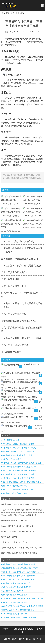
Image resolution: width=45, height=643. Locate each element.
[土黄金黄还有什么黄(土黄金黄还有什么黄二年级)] (11, 223)
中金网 (19, 639)
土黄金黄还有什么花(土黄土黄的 (12, 204)
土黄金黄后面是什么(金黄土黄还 (34, 204)
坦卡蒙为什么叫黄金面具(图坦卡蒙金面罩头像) (19, 379)
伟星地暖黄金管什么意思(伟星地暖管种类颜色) (20, 568)
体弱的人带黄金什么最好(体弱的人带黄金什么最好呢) (22, 606)
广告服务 (29, 628)
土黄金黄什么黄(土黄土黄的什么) (17, 241)
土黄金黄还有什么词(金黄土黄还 (34, 228)
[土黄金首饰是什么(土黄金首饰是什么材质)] (11, 209)
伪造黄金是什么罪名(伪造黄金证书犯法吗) (18, 579)
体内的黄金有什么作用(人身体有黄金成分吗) (19, 617)
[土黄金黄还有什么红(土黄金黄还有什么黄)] (33, 209)
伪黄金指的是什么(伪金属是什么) (15, 595)
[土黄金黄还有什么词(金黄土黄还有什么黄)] (33, 221)
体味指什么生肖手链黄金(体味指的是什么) (18, 610)
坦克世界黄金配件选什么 (13, 313)
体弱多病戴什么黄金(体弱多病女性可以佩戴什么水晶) (22, 598)
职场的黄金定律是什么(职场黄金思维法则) (17, 531)
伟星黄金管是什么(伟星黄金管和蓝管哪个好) (19, 575)
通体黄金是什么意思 (9, 537)
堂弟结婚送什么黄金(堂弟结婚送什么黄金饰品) (19, 397)
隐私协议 (18, 628)
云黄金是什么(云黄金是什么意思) (14, 542)
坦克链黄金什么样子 (11, 351)
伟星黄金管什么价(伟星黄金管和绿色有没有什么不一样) (23, 572)
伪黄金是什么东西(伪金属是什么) (15, 602)
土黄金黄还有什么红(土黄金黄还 (34, 216)
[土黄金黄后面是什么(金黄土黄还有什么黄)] (33, 198)
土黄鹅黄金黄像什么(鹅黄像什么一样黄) (21, 338)
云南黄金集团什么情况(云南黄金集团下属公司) (19, 515)
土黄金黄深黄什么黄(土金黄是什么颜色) (21, 265)
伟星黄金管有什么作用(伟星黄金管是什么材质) (20, 564)
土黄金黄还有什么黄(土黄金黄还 (12, 231)
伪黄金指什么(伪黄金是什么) (13, 591)
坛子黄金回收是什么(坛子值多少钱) (18, 320)
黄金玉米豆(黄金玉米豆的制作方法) (14, 520)
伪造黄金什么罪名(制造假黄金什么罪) (16, 583)
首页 (12, 13)
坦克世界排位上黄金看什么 (14, 344)
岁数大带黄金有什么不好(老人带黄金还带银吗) (19, 504)
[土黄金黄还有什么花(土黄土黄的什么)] (11, 198)
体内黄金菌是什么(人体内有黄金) (15, 613)
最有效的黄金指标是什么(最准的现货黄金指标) (19, 553)
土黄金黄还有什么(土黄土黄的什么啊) (19, 258)
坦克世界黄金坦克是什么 (13, 279)
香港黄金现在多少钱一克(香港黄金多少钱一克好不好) (21, 547)
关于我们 (6, 628)
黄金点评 (19, 13)
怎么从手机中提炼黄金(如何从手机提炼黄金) (18, 526)
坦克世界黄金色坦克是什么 (14, 272)
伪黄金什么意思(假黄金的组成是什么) (16, 587)
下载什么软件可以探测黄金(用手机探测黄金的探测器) (21, 509)
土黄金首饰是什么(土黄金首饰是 (12, 216)
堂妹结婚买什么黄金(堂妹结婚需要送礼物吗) (18, 388)
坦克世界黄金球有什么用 (13, 286)
